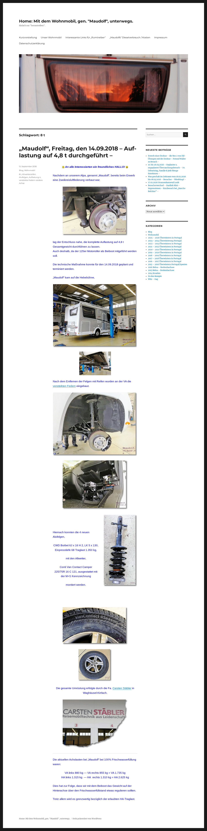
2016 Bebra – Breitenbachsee (161, 267)
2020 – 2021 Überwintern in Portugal (164, 249)
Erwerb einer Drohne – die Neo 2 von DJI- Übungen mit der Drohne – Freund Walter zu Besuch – (167, 159)
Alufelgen (23, 177)
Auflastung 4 (35, 177)
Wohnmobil (29, 170)
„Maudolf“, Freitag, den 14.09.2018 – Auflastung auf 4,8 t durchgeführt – (77, 152)
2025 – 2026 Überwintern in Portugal (165, 238)
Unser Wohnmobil (51, 37)
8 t (20, 174)
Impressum (160, 37)
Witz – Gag (153, 279)
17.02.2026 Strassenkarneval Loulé (163, 182)
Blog (21, 170)
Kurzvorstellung (28, 37)
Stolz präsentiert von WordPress (87, 818)
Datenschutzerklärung (32, 43)
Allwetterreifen (29, 174)
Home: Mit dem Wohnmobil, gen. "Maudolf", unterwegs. (76, 21)
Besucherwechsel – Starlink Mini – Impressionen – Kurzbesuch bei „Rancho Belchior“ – (166, 188)
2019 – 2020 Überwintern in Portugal (165, 252)
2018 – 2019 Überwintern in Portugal (164, 255)
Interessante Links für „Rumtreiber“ (85, 37)
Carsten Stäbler (122, 688)
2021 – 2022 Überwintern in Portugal (164, 246)
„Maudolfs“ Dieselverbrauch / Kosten (130, 37)
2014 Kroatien (154, 273)
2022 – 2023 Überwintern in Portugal (165, 244)
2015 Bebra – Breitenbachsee (161, 270)
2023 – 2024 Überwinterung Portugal (165, 241)
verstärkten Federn (64, 386)
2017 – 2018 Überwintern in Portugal (164, 258)
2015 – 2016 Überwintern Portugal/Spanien (167, 264)
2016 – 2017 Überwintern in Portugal (164, 261)
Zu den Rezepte (155, 276)
